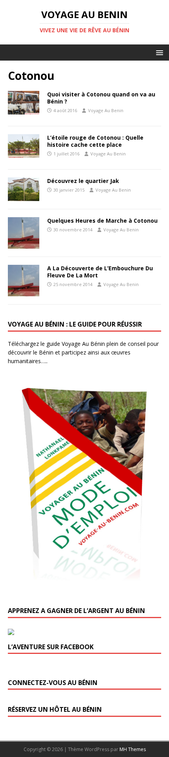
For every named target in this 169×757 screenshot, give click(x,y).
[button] (158, 52)
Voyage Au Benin (105, 110)
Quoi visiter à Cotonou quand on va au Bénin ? (101, 97)
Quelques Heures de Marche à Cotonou (102, 220)
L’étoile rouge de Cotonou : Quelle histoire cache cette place (95, 141)
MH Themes (132, 749)
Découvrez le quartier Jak (83, 181)
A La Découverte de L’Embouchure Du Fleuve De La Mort (100, 271)
